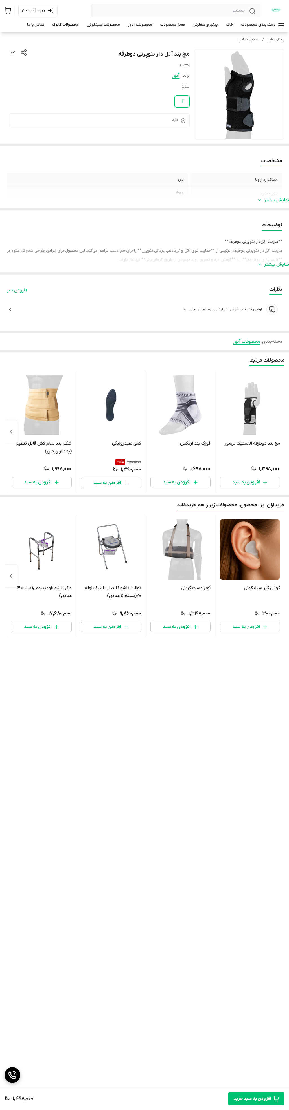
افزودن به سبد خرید (252, 1099)
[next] (11, 431)
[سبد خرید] (8, 10)
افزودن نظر (17, 290)
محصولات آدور (248, 39)
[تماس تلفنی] (12, 1075)
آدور (175, 75)
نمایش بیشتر (276, 200)
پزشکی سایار (275, 39)
